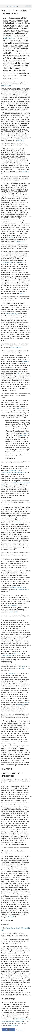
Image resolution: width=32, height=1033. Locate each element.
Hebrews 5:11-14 (21, 472)
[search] (30, 2)
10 (28, 171)
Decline (11, 1030)
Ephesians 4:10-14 (5, 85)
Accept (4, 1030)
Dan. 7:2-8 (11, 917)
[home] (2, 2)
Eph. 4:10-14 (20, 140)
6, (14, 314)
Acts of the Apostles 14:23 (17, 587)
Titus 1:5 (20, 347)
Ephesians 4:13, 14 (14, 470)
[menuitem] (2, 2)
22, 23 (17, 314)
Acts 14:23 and (14, 347)
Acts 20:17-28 (20, 242)
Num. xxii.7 (23, 435)
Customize (19, 1030)
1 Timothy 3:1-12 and (19, 483)
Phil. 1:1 (11, 237)
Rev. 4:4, (24, 171)
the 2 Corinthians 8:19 (22, 590)
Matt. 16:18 (8, 38)
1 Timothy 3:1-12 (6, 262)
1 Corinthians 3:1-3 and (8, 472)
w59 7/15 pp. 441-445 (12, 6)
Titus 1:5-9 (20, 262)
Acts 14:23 (25, 361)
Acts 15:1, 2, (9, 314)
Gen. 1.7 (26, 433)
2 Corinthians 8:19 (12, 606)
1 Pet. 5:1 (22, 293)
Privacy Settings (13, 1025)
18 (21, 409)
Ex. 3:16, (17, 409)
